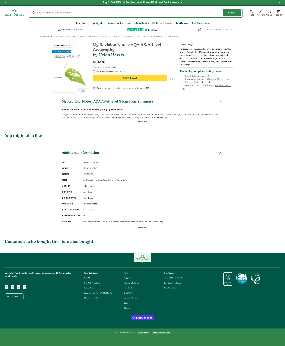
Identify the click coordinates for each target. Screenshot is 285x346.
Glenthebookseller (91, 298)
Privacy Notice (143, 332)
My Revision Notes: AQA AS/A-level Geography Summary (108, 101)
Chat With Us (129, 293)
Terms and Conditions (161, 332)
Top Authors (89, 288)
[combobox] (136, 13)
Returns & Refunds (131, 283)
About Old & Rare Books (173, 278)
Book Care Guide (170, 288)
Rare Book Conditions (172, 283)
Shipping (127, 278)
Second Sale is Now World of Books (98, 293)
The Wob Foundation (92, 283)
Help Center (129, 288)
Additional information (80, 153)
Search (232, 13)
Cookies (127, 303)
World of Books (128, 332)
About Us (87, 278)
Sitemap (127, 308)
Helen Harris (111, 55)
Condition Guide (130, 298)
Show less (142, 121)
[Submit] (33, 13)
